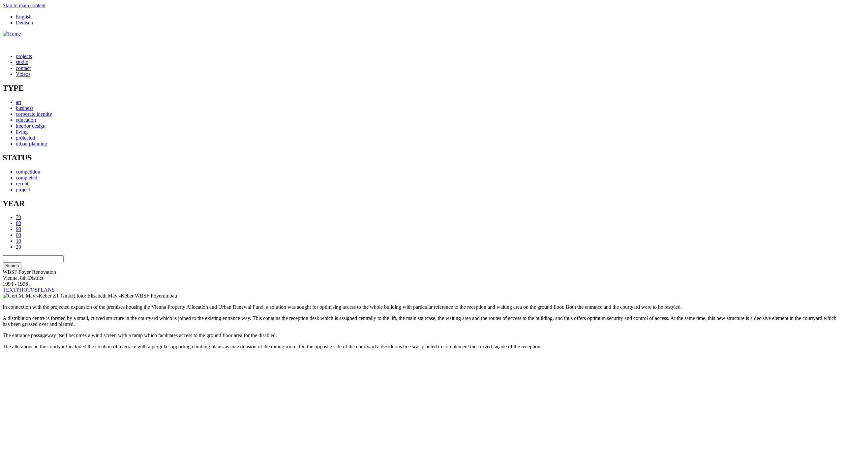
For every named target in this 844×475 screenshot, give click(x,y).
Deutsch (24, 22)
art (18, 102)
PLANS (46, 290)
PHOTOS (27, 290)
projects (24, 56)
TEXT (9, 290)
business (24, 108)
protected (25, 138)
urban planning (31, 143)
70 (18, 217)
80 (18, 223)
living (22, 132)
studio (22, 62)
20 (18, 247)
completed (26, 177)
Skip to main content (24, 5)
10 (18, 241)
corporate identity (34, 114)
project (23, 189)
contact (23, 68)
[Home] (12, 34)
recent (22, 183)
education (26, 120)
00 (18, 235)
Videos (23, 74)
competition (28, 171)
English (24, 16)
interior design (30, 126)
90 (18, 229)
